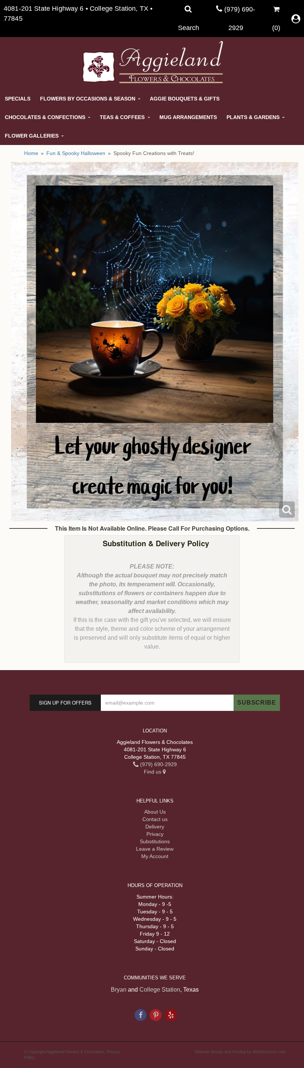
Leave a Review (155, 849)
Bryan (118, 989)
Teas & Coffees (122, 117)
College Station (159, 989)
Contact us (155, 819)
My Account (154, 856)
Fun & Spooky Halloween (75, 153)
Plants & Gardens (253, 117)
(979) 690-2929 (158, 764)
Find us (153, 772)
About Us (155, 812)
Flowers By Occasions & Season (87, 99)
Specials (17, 99)
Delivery (154, 827)
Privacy (154, 834)
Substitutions (155, 841)
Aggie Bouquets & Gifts (184, 99)
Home (31, 153)
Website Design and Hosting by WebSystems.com (240, 1051)
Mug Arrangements (188, 117)
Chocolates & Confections (45, 117)
